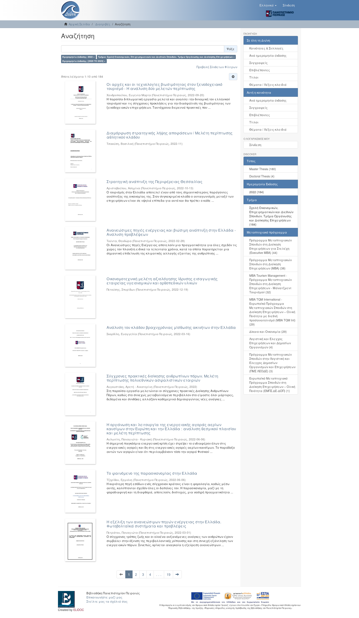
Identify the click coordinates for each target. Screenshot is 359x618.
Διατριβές (102, 24)
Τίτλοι (253, 77)
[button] (268, 5)
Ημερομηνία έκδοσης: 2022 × (78, 56)
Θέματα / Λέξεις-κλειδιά (267, 84)
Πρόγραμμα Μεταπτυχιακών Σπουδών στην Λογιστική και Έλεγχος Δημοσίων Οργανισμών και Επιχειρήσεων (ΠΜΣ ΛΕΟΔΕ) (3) (272, 362)
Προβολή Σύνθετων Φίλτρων (217, 67)
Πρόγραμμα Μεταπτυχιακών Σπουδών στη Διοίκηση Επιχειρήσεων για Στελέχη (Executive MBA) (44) (270, 246)
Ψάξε (231, 49)
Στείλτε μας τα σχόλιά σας (107, 601)
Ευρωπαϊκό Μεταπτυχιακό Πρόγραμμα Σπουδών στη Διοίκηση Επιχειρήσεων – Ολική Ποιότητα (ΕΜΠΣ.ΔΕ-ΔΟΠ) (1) (272, 384)
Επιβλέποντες (259, 70)
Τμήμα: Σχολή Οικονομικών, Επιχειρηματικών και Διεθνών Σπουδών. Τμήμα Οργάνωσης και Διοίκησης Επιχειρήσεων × (166, 56)
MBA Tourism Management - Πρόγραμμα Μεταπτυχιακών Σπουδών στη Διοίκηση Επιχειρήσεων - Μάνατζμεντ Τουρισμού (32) (270, 283)
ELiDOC (78, 610)
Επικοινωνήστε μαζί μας (104, 597)
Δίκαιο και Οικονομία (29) (268, 331)
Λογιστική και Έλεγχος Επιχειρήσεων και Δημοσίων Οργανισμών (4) (270, 343)
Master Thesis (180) (262, 169)
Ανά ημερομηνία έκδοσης (267, 55)
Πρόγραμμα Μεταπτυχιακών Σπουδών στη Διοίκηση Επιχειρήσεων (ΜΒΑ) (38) (270, 264)
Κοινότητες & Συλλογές (266, 48)
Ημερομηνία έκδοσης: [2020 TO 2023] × (83, 61)
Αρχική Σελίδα (79, 24)
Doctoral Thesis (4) (261, 176)
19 (168, 574)
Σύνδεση (255, 145)
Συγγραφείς (258, 63)
